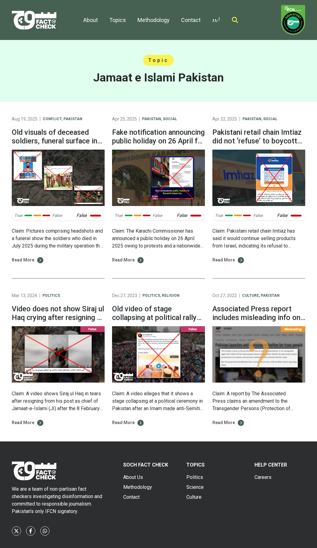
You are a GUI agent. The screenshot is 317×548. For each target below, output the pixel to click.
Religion (171, 295)
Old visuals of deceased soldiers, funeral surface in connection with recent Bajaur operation (54, 145)
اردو (216, 18)
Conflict (52, 119)
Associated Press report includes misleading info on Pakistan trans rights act (256, 318)
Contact (191, 20)
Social (170, 119)
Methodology (153, 20)
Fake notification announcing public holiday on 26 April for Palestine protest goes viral (158, 141)
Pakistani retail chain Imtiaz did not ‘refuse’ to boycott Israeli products (257, 141)
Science (195, 487)
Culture (250, 295)
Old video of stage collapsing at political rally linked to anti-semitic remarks (154, 322)
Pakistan (72, 119)
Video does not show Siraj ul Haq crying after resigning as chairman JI (58, 318)
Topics (117, 20)
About (90, 20)
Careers (262, 477)
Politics (51, 295)
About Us (133, 477)
